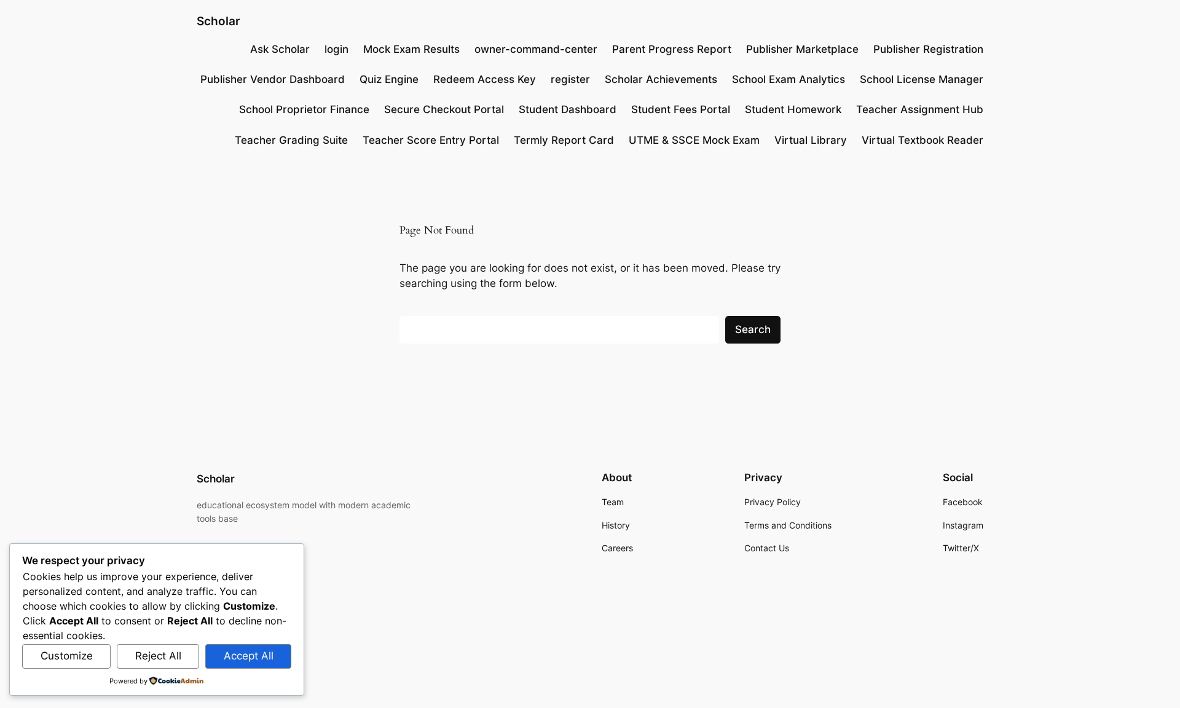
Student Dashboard (567, 109)
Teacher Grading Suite (291, 140)
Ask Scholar (280, 49)
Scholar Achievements (661, 79)
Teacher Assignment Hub (919, 109)
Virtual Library (810, 140)
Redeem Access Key (484, 79)
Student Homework (793, 109)
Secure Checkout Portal (444, 109)
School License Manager (921, 79)
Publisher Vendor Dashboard (272, 79)
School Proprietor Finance (304, 109)
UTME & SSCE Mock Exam (694, 140)
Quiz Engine (389, 79)
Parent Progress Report (671, 49)
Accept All (248, 656)
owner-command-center (535, 49)
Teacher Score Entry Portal (431, 140)
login (336, 49)
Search (753, 329)
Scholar (218, 21)
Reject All (158, 656)
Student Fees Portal (680, 109)
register (570, 79)
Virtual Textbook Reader (922, 140)
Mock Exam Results (411, 49)
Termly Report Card (564, 140)
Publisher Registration (928, 49)
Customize (67, 656)
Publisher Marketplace (802, 49)
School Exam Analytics (788, 79)
